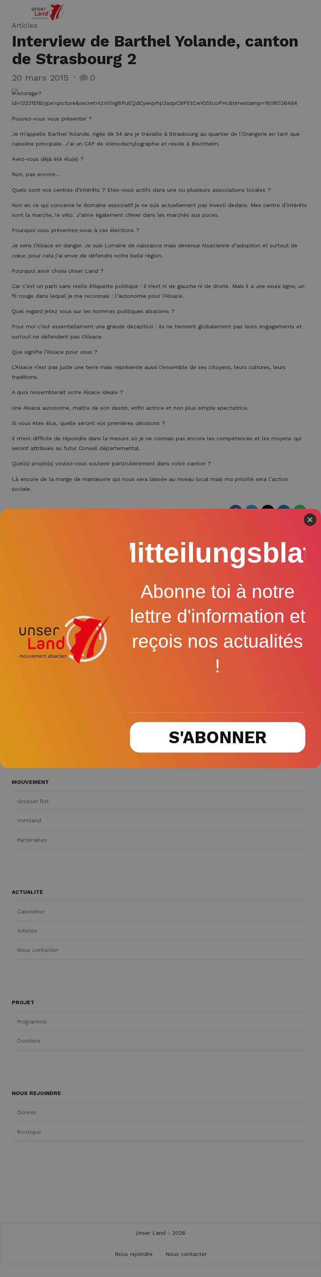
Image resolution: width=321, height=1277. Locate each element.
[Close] (310, 519)
